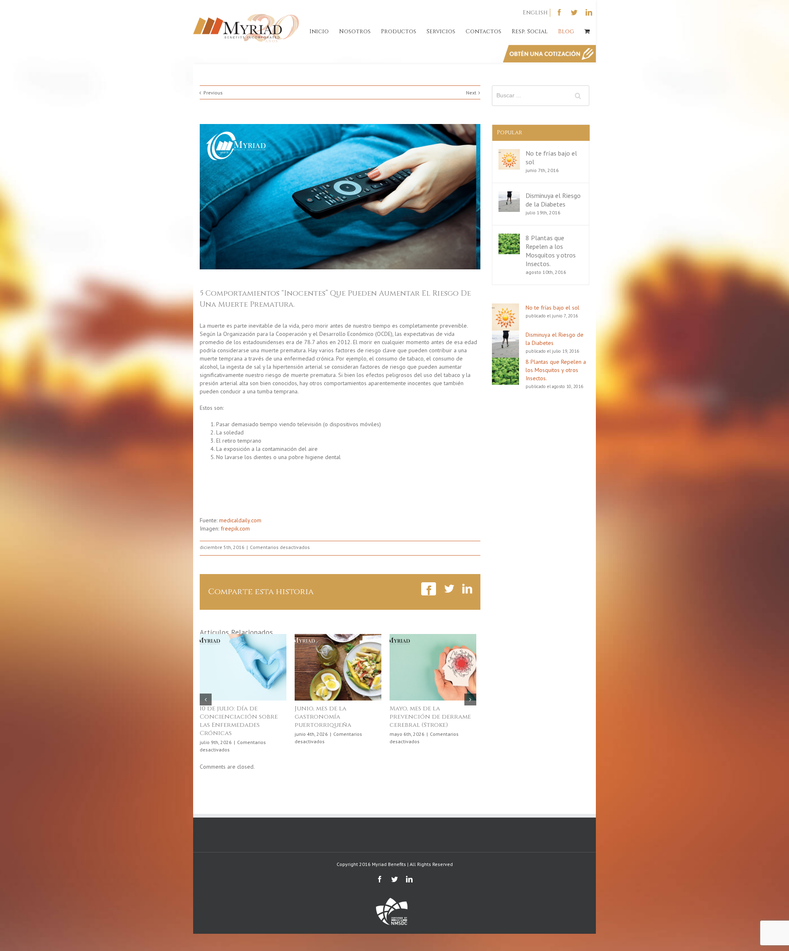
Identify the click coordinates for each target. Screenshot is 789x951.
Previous (213, 93)
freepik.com (235, 528)
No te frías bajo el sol (552, 307)
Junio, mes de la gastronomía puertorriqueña (323, 716)
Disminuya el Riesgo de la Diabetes (553, 199)
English (535, 12)
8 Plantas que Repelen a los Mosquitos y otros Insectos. (551, 251)
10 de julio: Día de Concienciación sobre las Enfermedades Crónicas (239, 720)
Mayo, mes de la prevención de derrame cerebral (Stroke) (430, 716)
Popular (509, 132)
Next (471, 93)
